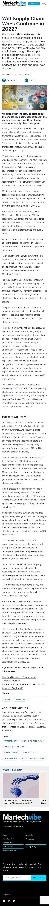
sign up (40, 878)
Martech (7, 699)
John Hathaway (11, 752)
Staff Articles (20, 699)
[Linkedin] (10, 900)
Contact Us (29, 839)
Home (5, 835)
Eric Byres (22, 747)
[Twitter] (5, 900)
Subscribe (34, 4)
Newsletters (7, 846)
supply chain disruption (32, 758)
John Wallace (29, 752)
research (13, 601)
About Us (29, 835)
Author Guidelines (9, 850)
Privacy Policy (30, 846)
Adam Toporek (10, 741)
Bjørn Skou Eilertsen (31, 741)
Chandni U (6, 75)
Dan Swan (8, 747)
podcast (23, 139)
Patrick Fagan (10, 758)
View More (7, 730)
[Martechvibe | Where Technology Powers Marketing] (14, 4)
